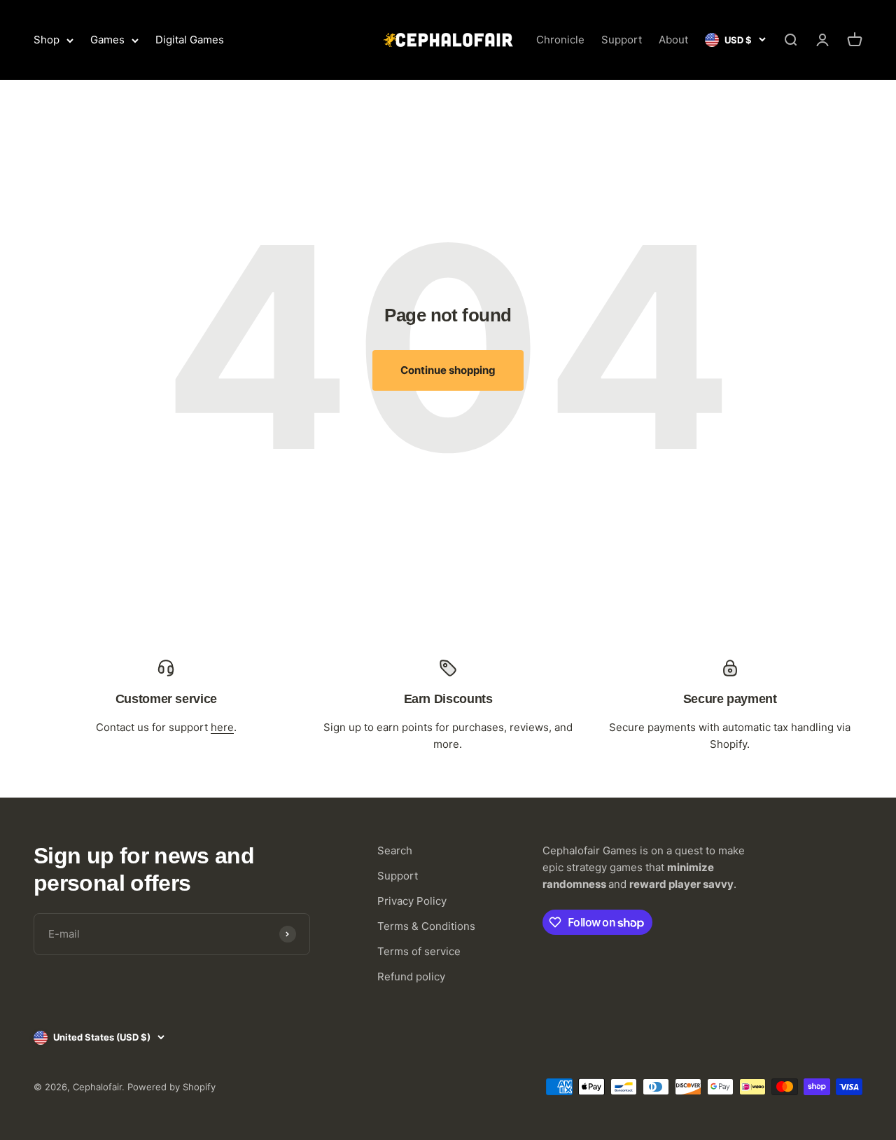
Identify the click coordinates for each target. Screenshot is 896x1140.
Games (107, 39)
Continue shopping (448, 370)
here (222, 727)
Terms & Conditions (426, 926)
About (673, 39)
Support (621, 39)
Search (394, 850)
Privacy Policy (412, 901)
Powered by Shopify (171, 1086)
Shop (46, 39)
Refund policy (411, 976)
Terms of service (419, 951)
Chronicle (560, 39)
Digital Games (189, 39)
